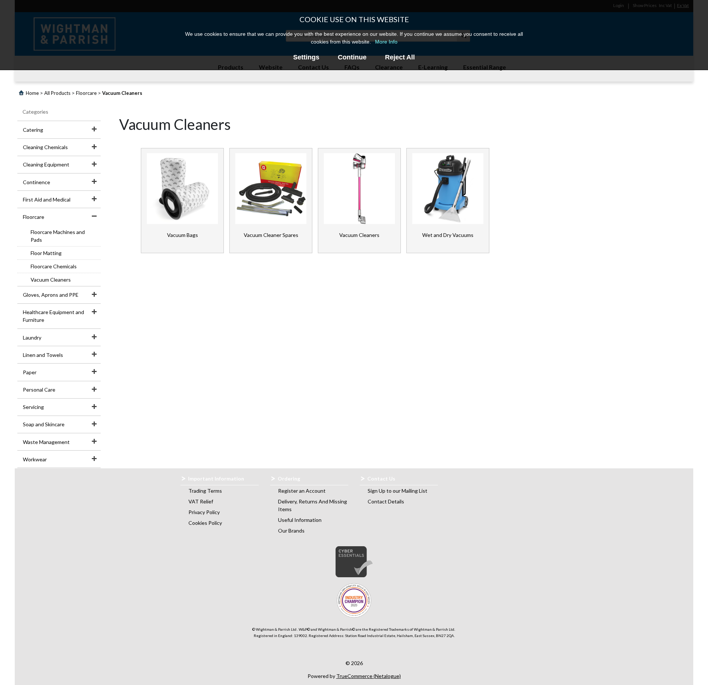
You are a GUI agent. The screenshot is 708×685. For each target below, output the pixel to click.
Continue (352, 57)
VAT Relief (200, 501)
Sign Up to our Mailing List (397, 491)
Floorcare (86, 93)
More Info (386, 42)
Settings (306, 57)
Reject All (400, 57)
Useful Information (300, 520)
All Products (57, 93)
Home (32, 93)
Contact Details (386, 501)
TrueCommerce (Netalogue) (368, 676)
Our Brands (291, 530)
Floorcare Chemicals (54, 266)
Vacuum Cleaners (51, 279)
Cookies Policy (205, 523)
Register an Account (302, 491)
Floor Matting (46, 253)
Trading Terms (205, 491)
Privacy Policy (204, 512)
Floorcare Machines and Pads (58, 236)
